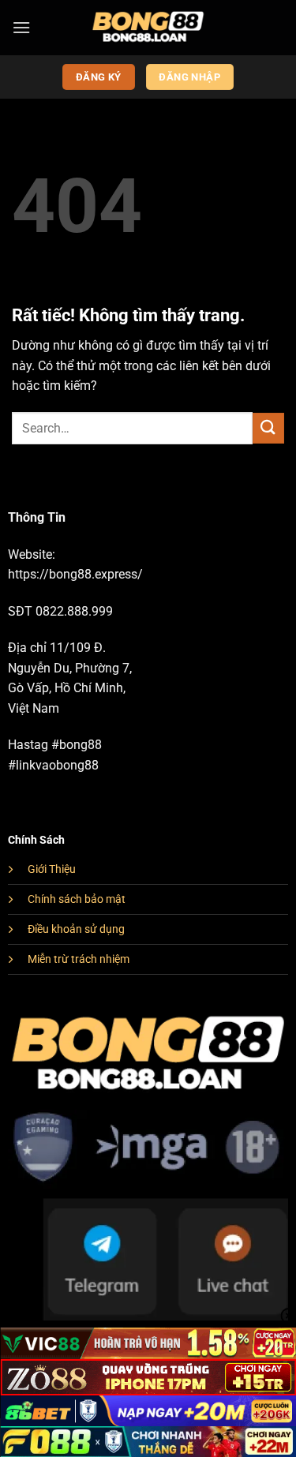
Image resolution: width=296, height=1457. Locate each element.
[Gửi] (268, 428)
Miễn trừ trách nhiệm (78, 959)
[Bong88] (148, 27)
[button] (21, 27)
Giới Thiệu (52, 869)
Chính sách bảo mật (77, 899)
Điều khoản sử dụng (76, 929)
